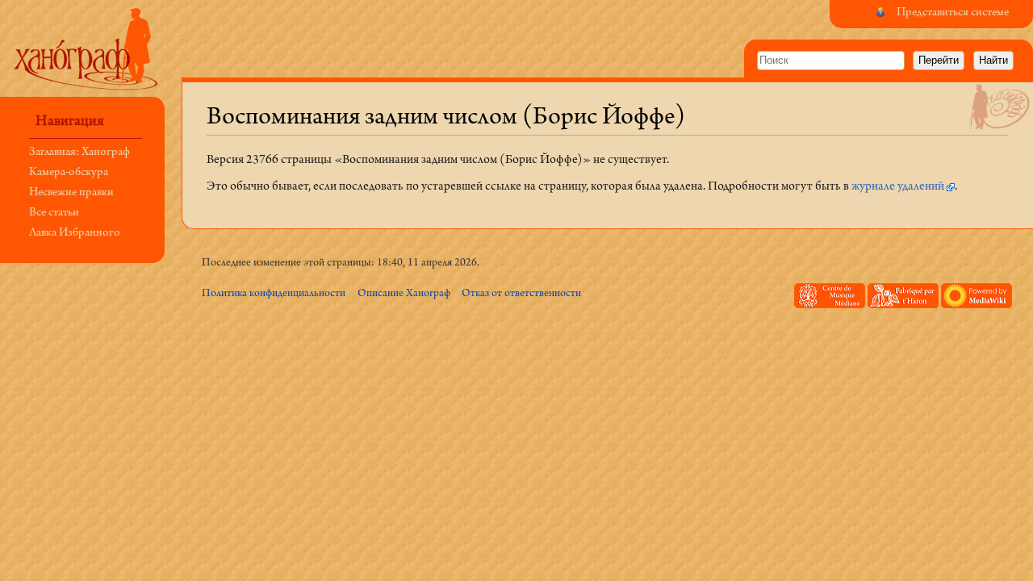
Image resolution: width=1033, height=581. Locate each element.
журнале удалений (897, 187)
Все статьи (54, 213)
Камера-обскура (68, 173)
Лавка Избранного (74, 234)
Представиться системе (953, 13)
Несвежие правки (71, 193)
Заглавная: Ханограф (79, 153)
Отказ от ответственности (521, 294)
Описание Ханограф (404, 294)
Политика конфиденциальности (273, 294)
